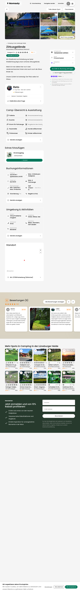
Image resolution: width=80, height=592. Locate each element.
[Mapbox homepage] (10, 271)
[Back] (7, 9)
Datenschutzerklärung (48, 427)
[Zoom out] (40, 252)
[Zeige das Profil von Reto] (40, 87)
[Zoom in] (40, 250)
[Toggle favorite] (7, 350)
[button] (62, 52)
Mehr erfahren (28, 589)
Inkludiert (25, 160)
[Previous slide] (69, 302)
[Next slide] (73, 302)
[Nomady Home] (13, 3)
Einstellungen (48, 587)
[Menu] (70, 3)
